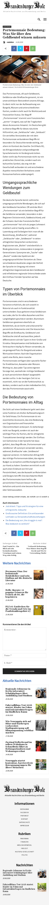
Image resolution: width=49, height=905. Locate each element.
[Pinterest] (26, 48)
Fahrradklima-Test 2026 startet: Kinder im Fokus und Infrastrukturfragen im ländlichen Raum (19, 708)
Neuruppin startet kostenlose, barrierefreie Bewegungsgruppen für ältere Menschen (19, 764)
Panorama (7, 27)
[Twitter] (20, 48)
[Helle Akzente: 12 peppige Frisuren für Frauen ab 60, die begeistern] (39, 594)
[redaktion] (4, 42)
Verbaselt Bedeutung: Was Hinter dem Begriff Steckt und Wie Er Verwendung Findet (36, 549)
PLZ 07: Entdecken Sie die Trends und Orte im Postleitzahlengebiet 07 (18, 609)
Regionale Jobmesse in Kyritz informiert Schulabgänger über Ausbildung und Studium (18, 692)
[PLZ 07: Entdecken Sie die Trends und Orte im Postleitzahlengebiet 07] (39, 610)
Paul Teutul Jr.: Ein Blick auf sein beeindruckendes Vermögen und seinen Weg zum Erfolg (12, 551)
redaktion (10, 42)
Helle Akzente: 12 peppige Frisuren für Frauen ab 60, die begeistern (16, 593)
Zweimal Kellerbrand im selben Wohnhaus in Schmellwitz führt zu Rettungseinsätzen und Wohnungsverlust (18, 747)
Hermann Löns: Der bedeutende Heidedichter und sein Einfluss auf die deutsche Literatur (18, 576)
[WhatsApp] (33, 48)
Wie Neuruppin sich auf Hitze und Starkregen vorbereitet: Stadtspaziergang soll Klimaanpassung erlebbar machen (19, 727)
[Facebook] (14, 48)
